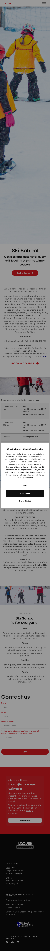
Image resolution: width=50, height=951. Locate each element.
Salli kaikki (25, 493)
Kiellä (25, 486)
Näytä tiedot (25, 501)
